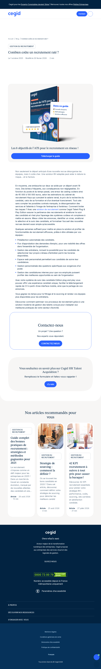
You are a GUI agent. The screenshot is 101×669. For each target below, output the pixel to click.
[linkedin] (38, 567)
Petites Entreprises (80, 4)
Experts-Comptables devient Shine (35, 4)
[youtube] (44, 567)
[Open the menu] (90, 13)
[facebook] (62, 567)
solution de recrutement (48, 209)
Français (51, 654)
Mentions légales (50, 632)
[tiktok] (56, 567)
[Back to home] (14, 13)
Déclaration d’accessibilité (50, 642)
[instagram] (50, 567)
